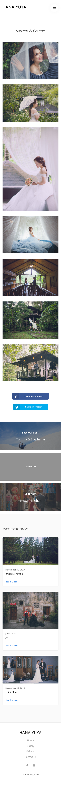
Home (30, 740)
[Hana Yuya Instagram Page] (34, 765)
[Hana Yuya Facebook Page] (27, 765)
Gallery (30, 745)
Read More (11, 581)
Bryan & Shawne (14, 573)
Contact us (30, 756)
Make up (30, 751)
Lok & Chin (11, 692)
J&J (6, 637)
